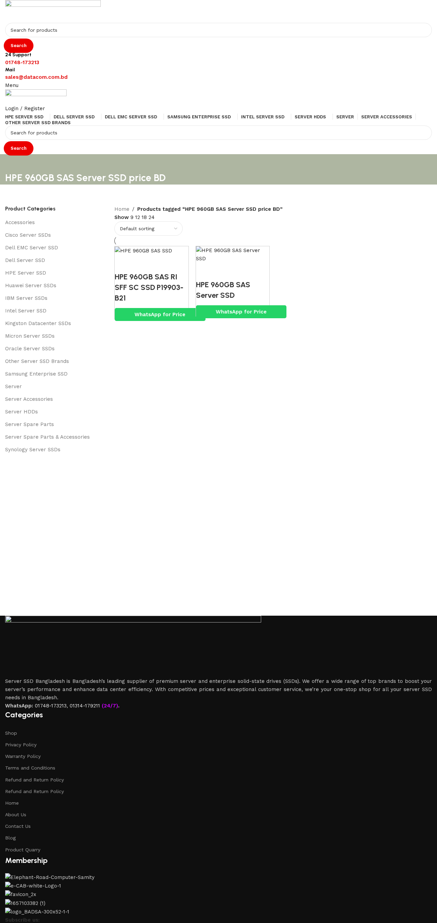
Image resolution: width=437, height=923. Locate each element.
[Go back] (13, 162)
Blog (10, 837)
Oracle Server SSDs (30, 349)
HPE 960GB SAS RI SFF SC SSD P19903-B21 (149, 287)
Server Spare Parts (29, 424)
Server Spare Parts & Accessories (47, 437)
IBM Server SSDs (26, 298)
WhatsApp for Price (160, 314)
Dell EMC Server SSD (31, 248)
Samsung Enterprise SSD (36, 374)
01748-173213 (51, 706)
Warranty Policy (23, 756)
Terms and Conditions (30, 768)
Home (12, 803)
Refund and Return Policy (34, 779)
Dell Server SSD (25, 260)
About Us (15, 814)
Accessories (20, 222)
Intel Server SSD (25, 311)
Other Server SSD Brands (37, 361)
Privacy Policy (21, 744)
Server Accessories (29, 399)
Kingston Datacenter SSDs (38, 323)
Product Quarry (22, 849)
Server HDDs (21, 412)
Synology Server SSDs (32, 449)
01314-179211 (85, 706)
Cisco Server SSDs (28, 235)
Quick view (123, 263)
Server (13, 386)
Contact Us (18, 826)
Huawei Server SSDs (30, 285)
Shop (11, 733)
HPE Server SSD (25, 273)
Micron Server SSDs (30, 336)
